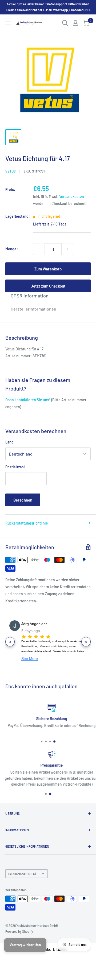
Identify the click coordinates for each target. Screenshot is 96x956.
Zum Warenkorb (48, 268)
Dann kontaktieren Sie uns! (28, 399)
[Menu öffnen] (8, 23)
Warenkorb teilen (51, 949)
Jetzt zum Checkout (48, 286)
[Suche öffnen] (65, 23)
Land (9, 442)
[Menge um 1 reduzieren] (39, 249)
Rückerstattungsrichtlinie (26, 523)
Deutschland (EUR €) (22, 873)
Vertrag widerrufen (25, 945)
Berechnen (22, 500)
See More (29, 658)
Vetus (10, 171)
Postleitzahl (15, 467)
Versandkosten (71, 196)
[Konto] (75, 23)
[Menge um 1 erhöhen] (67, 249)
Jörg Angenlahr (34, 624)
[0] (86, 23)
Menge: (11, 249)
